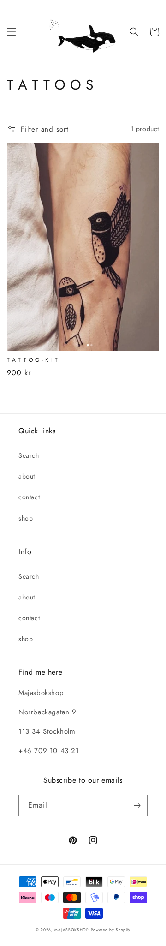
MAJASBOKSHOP (71, 930)
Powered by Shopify (111, 930)
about (26, 476)
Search (28, 455)
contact (29, 497)
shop (25, 518)
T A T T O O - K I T (32, 360)
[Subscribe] (137, 805)
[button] (11, 32)
